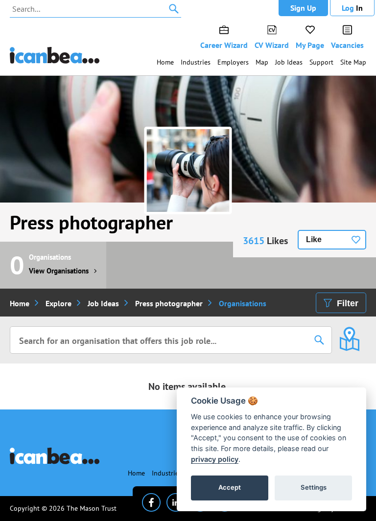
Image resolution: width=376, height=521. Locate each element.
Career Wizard (224, 45)
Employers (233, 62)
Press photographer (91, 222)
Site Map (353, 62)
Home (165, 62)
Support (321, 62)
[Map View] (349, 332)
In (352, 8)
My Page (310, 45)
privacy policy (214, 459)
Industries (196, 62)
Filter (347, 303)
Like (314, 239)
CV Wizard (272, 45)
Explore (58, 303)
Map (262, 62)
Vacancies (347, 45)
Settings (314, 487)
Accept (229, 487)
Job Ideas (289, 62)
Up (303, 8)
